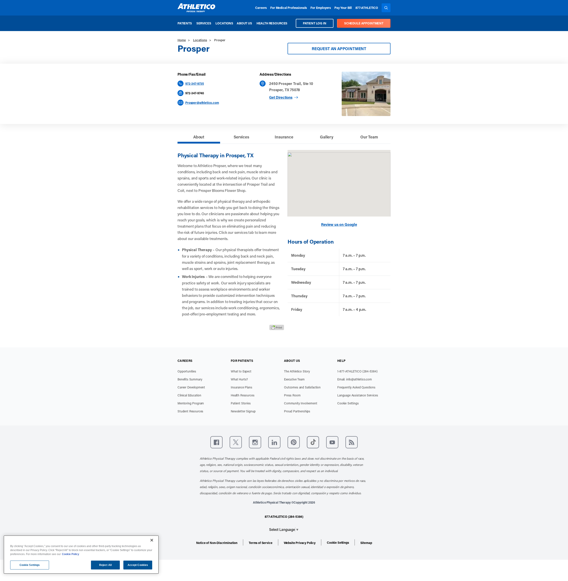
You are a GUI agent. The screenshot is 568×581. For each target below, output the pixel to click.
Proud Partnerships (297, 411)
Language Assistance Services (357, 395)
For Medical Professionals (288, 8)
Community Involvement (300, 403)
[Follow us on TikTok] (313, 442)
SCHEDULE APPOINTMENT (363, 23)
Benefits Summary (190, 379)
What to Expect (241, 371)
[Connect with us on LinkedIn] (274, 442)
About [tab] (198, 137)
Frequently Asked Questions (356, 387)
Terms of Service (260, 543)
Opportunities (187, 371)
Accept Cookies (138, 565)
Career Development (191, 387)
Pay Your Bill (343, 8)
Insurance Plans (241, 387)
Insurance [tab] (284, 137)
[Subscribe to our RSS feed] (351, 442)
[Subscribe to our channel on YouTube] (332, 442)
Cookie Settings (348, 403)
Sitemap (366, 543)
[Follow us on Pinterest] (294, 442)
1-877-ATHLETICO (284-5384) (357, 371)
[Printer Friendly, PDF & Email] (276, 327)
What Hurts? (239, 379)
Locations (224, 23)
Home (182, 40)
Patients (185, 23)
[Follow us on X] (236, 442)
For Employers (320, 8)
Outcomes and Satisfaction (302, 387)
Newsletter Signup (243, 411)
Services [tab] (241, 137)
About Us (244, 23)
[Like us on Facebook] (216, 442)
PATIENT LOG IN (314, 23)
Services (203, 23)
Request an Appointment (339, 48)
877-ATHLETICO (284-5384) (284, 516)
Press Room (292, 395)
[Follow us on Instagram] (255, 442)
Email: (354, 379)
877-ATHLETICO (366, 8)
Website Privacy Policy (300, 543)
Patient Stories (241, 403)
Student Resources (190, 411)
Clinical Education (189, 395)
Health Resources (271, 23)
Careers (261, 8)
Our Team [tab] (369, 137)
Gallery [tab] (326, 137)
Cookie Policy (70, 554)
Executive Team (294, 379)
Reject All (105, 565)
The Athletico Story (297, 371)
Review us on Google (339, 224)
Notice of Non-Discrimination (217, 543)
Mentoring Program (191, 403)
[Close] (152, 540)
